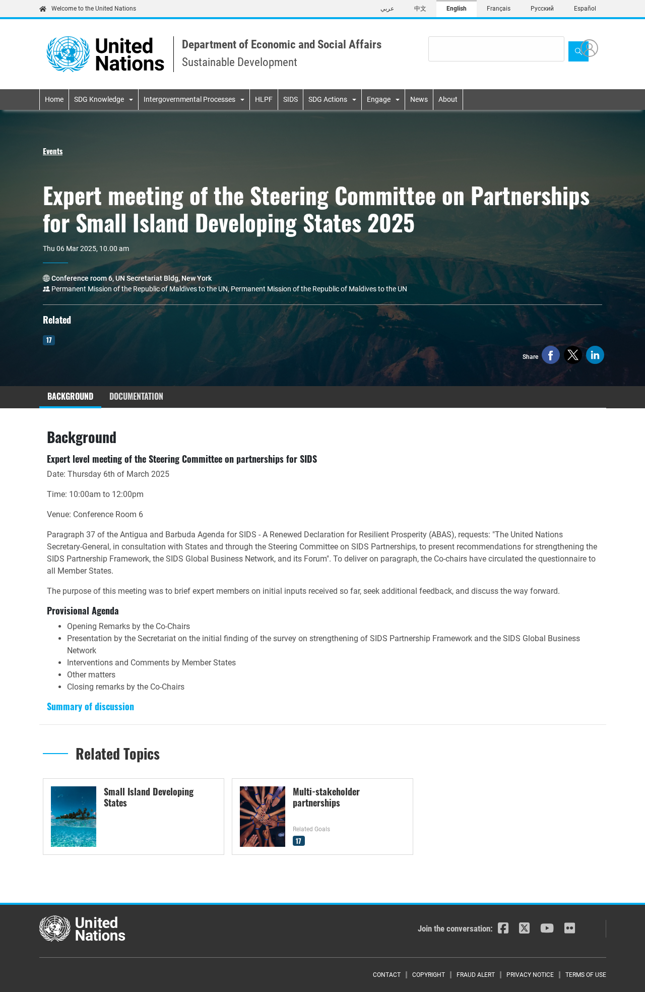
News (419, 99)
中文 (420, 8)
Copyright (428, 974)
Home (54, 99)
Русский (542, 8)
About (448, 99)
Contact (387, 974)
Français (498, 8)
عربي (387, 8)
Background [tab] (70, 396)
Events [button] (52, 150)
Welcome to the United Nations (93, 8)
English (456, 8)
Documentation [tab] (136, 396)
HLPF (264, 99)
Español (585, 8)
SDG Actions (327, 99)
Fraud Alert (476, 974)
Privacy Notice (530, 974)
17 (49, 340)
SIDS (290, 99)
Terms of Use (585, 974)
